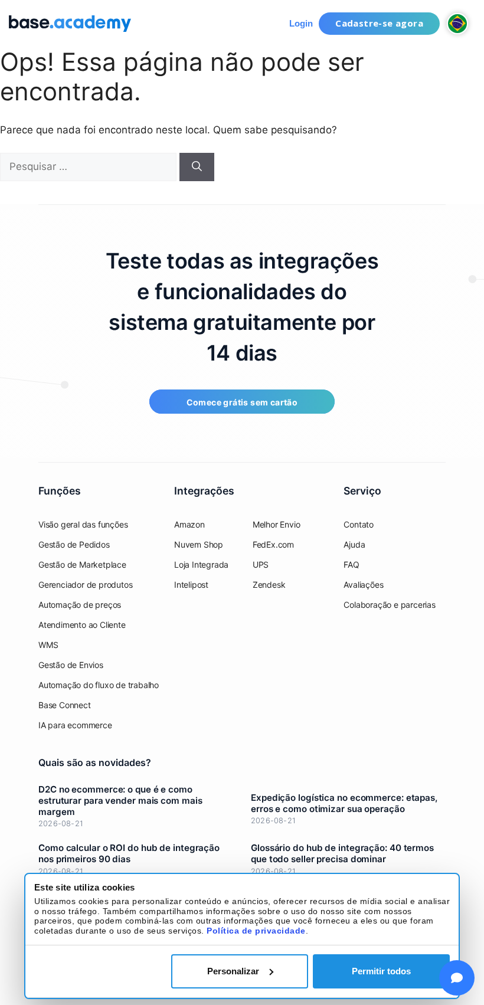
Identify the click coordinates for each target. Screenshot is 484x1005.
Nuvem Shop (198, 544)
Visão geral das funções (82, 524)
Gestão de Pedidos (74, 544)
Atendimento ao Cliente (82, 625)
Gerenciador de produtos (85, 585)
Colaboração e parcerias (389, 605)
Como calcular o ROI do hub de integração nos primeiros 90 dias (129, 853)
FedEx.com (273, 544)
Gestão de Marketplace (82, 564)
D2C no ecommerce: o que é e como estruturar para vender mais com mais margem (120, 800)
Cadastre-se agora (379, 23)
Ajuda (354, 544)
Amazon (189, 524)
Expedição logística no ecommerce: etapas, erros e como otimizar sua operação (344, 803)
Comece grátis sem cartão (242, 402)
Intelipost (191, 585)
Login (301, 23)
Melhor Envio (276, 524)
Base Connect (64, 705)
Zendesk (269, 585)
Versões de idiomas (457, 23)
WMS (48, 645)
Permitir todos (381, 971)
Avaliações (363, 585)
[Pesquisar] (196, 167)
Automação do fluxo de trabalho (98, 685)
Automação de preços (79, 605)
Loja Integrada (201, 564)
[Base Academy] (70, 23)
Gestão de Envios (70, 665)
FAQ (351, 564)
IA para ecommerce (75, 725)
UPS (261, 564)
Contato (359, 524)
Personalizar (233, 971)
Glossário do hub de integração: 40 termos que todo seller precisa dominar (342, 853)
